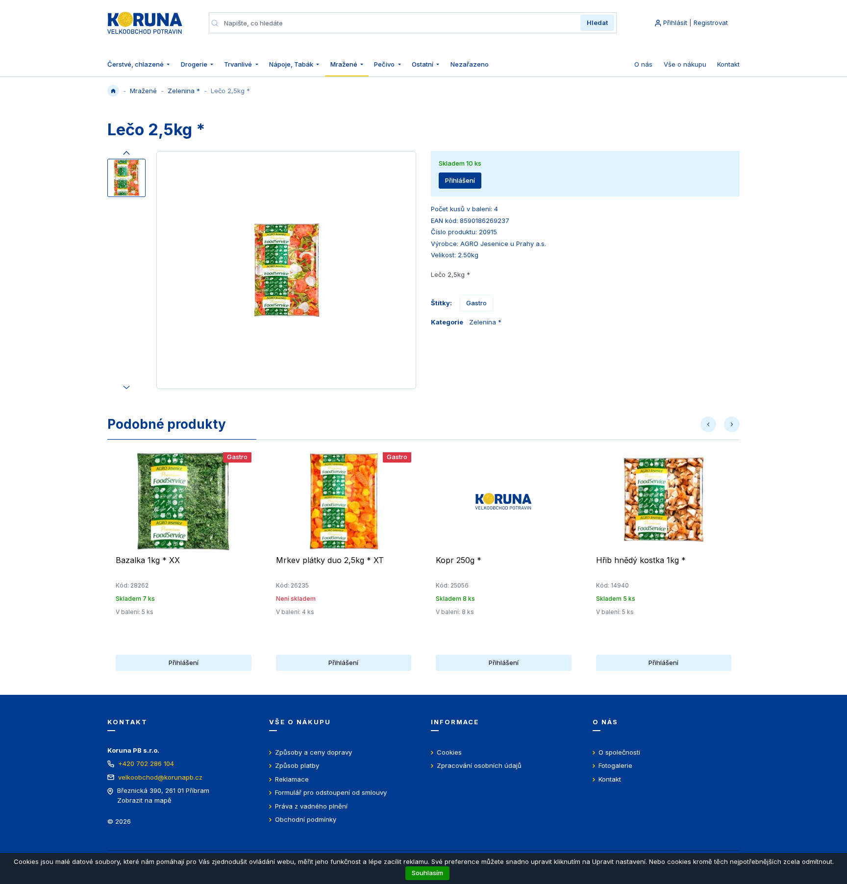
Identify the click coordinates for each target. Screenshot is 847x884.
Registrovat (711, 22)
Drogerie (195, 64)
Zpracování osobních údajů (479, 765)
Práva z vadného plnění (311, 806)
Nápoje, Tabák (292, 64)
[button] (708, 424)
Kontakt (728, 64)
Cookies (449, 752)
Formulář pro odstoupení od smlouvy (331, 792)
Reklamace (292, 779)
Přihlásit (675, 22)
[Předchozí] (126, 155)
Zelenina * (184, 91)
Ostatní (423, 64)
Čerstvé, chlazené (136, 64)
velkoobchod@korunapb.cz (160, 777)
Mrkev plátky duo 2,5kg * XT (330, 560)
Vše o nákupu (685, 64)
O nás (643, 64)
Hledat (597, 22)
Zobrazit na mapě (144, 800)
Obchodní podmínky (305, 819)
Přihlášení (460, 180)
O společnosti (619, 752)
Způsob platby (297, 765)
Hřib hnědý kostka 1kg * (641, 560)
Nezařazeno (469, 64)
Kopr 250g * (458, 560)
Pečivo (385, 64)
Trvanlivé (238, 64)
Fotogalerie (615, 765)
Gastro (476, 303)
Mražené (344, 64)
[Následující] (126, 385)
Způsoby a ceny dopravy (313, 752)
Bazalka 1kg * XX (148, 560)
